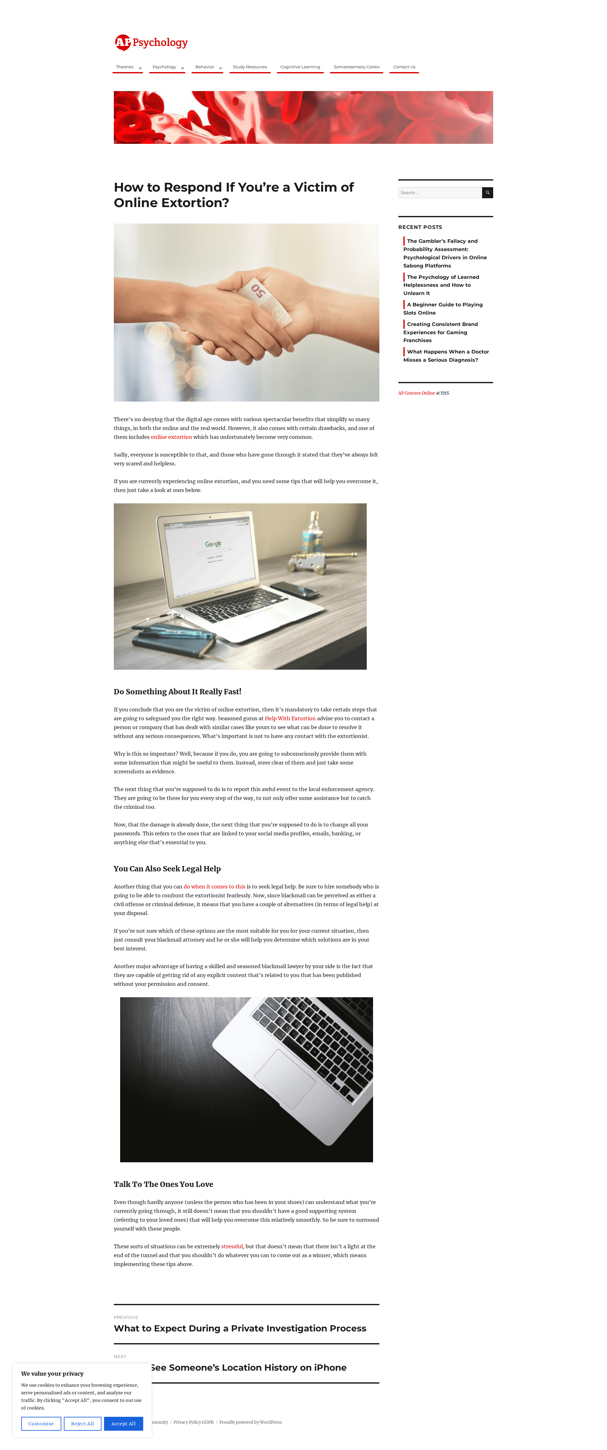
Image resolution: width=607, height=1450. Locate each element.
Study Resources (250, 66)
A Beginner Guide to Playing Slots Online (443, 309)
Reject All (82, 1424)
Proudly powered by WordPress (250, 1422)
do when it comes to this (214, 886)
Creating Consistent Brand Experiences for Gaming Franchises (440, 332)
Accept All (124, 1424)
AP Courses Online (416, 393)
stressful (232, 1246)
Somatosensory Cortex (357, 66)
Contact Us (404, 66)
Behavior (204, 66)
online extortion (171, 437)
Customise (41, 1424)
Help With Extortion (290, 718)
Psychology (164, 66)
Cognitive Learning (300, 66)
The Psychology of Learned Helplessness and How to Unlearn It (441, 285)
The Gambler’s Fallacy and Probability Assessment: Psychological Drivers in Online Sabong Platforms (445, 253)
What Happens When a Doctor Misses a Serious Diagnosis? (446, 356)
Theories (124, 66)
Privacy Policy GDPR (194, 1422)
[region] (82, 1400)
